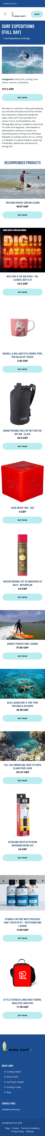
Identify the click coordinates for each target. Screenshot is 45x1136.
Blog (9, 1092)
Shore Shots (12, 1076)
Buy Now (22, 97)
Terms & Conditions (30, 1128)
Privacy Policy (18, 1131)
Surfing (29, 79)
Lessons (13, 82)
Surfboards (23, 82)
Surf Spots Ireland (15, 1082)
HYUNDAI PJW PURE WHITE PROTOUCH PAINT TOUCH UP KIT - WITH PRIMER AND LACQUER (22, 922)
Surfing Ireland (14, 1071)
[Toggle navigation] (5, 14)
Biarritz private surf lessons (22, 643)
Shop (37, 14)
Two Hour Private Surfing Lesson (23, 202)
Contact (15, 1128)
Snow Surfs (19, 79)
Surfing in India (14, 1087)
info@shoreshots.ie (10, 4)
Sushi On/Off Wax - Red (22, 507)
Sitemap (30, 1131)
